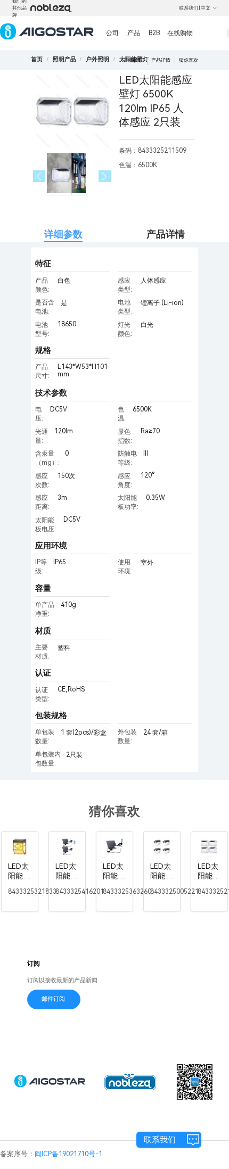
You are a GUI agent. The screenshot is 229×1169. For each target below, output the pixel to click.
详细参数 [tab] (63, 234)
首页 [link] (37, 59)
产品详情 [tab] (165, 234)
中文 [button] (205, 8)
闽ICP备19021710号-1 (68, 1154)
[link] (64, 59)
